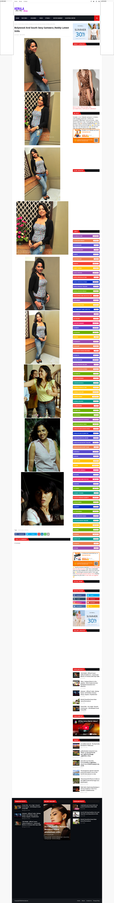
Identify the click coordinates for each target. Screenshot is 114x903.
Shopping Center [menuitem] (70, 18)
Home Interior (85, 378)
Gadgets (85, 341)
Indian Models (85, 383)
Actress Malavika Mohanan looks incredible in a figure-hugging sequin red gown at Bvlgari (56, 826)
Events (85, 328)
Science (85, 488)
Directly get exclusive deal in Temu (85, 573)
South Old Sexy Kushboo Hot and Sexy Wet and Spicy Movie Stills (90, 813)
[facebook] (91, 1)
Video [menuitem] (41, 18)
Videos (85, 534)
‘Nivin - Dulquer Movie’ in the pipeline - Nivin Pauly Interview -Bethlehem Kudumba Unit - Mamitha (89, 684)
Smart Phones (85, 493)
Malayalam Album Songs (85, 429)
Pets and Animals (85, 470)
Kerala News (85, 396)
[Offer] (86, 39)
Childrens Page (85, 305)
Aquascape (85, 245)
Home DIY (85, 373)
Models (85, 451)
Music (85, 456)
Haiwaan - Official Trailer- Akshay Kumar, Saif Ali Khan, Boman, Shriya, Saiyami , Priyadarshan (90, 692)
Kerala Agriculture (85, 387)
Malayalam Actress (85, 424)
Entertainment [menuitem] (58, 18)
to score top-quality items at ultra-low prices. (86, 568)
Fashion (85, 332)
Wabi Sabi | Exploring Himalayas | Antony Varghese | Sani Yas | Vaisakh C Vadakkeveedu (90, 788)
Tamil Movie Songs (85, 516)
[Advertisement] (86, 156)
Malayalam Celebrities (85, 433)
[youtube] (93, 602)
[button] (107, 27)
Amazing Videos (85, 240)
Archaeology (85, 250)
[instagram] (96, 1)
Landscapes (85, 406)
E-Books (85, 318)
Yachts (85, 543)
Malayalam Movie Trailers (85, 442)
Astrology (85, 259)
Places (85, 474)
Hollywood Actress (85, 369)
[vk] (79, 606)
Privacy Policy (96, 900)
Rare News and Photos (85, 479)
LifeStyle (85, 410)
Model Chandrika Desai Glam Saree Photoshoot (88, 700)
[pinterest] (99, 1)
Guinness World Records (85, 351)
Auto (85, 263)
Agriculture (85, 236)
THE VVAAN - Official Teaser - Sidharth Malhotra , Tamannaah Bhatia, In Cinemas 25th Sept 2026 (90, 674)
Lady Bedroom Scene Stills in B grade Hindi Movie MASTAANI (89, 806)
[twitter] (94, 1)
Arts (85, 254)
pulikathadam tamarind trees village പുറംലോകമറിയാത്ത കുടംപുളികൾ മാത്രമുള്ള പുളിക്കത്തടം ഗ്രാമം (89, 753)
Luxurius (85, 415)
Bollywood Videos (85, 291)
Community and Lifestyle (85, 309)
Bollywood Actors (85, 277)
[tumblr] (79, 598)
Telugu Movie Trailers (85, 520)
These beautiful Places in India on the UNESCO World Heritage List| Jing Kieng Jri (90, 780)
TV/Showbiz (85, 511)
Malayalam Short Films (85, 447)
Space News (85, 502)
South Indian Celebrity (23, 24)
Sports (85, 507)
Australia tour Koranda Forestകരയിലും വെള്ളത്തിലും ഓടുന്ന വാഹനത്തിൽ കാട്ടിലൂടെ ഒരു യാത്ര (90, 763)
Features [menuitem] (24, 18)
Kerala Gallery (85, 392)
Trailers (85, 525)
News (85, 465)
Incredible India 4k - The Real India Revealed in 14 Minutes (90, 744)
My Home (85, 461)
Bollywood (85, 272)
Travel (85, 529)
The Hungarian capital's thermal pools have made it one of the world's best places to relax (90, 772)
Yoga (85, 548)
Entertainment (85, 323)
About (20, 1)
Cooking (85, 314)
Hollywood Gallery (85, 364)
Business (85, 300)
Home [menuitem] (17, 18)
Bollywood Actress (85, 282)
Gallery (85, 346)
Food (85, 337)
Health (85, 355)
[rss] (93, 606)
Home (15, 1)
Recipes (85, 484)
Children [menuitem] (33, 18)
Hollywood (85, 360)
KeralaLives (25, 900)
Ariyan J (17, 34)
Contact (25, 1)
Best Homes (85, 268)
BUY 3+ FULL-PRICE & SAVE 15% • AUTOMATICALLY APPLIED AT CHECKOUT (84, 107)
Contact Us (89, 900)
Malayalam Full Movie (85, 438)
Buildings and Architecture (85, 295)
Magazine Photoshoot (85, 419)
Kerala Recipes (85, 401)
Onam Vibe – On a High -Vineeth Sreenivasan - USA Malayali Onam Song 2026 (90, 708)
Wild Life (85, 539)
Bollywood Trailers (85, 286)
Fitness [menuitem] (47, 18)
